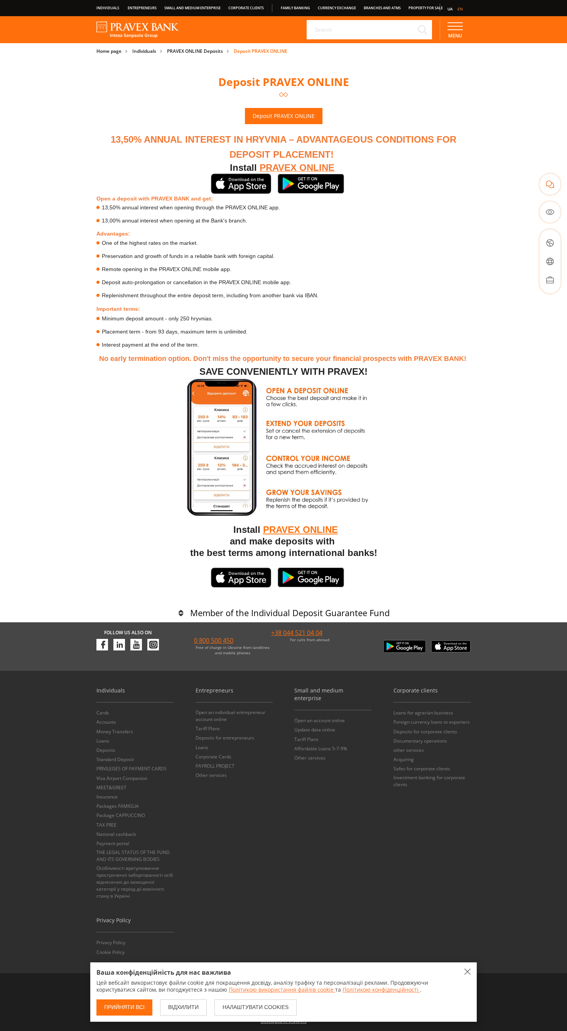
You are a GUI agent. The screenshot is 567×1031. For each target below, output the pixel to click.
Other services (211, 775)
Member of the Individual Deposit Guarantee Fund (290, 612)
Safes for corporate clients (421, 768)
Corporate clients (246, 7)
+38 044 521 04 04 (296, 632)
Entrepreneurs (142, 7)
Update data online (314, 729)
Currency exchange (337, 7)
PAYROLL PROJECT (215, 766)
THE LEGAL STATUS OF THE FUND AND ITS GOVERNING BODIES (133, 856)
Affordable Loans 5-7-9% (320, 748)
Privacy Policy (110, 942)
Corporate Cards (213, 756)
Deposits (105, 750)
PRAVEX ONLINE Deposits (195, 51)
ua (450, 9)
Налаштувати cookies (256, 1007)
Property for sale (425, 7)
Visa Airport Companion (121, 778)
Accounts (106, 722)
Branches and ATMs (382, 7)
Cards (102, 712)
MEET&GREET (111, 787)
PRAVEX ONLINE (300, 529)
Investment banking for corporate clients (429, 781)
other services (408, 750)
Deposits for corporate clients (425, 731)
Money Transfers (114, 731)
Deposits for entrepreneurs (225, 738)
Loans (102, 741)
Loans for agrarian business (423, 712)
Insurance (107, 796)
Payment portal (112, 843)
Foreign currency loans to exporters (431, 722)
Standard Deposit (115, 759)
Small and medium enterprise (192, 7)
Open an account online (319, 720)
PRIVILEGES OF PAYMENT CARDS (131, 768)
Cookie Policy (110, 952)
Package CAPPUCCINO (120, 815)
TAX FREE (106, 825)
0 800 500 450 (213, 640)
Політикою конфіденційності (381, 989)
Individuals (107, 7)
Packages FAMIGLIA (117, 806)
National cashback (116, 834)
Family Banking (295, 7)
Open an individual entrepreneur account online (230, 716)
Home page (109, 51)
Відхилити (183, 1007)
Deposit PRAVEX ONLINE (260, 51)
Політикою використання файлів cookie (282, 989)
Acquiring (403, 759)
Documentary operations (420, 741)
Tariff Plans (208, 728)
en (460, 9)
